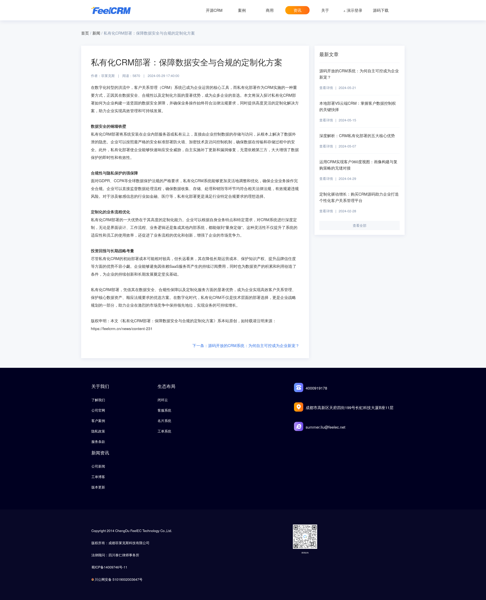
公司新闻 (98, 466)
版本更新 (98, 487)
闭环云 (163, 399)
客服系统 (164, 410)
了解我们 (98, 399)
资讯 (297, 10)
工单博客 (98, 476)
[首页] (111, 10)
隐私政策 (98, 431)
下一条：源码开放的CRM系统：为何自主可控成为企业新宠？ (245, 345)
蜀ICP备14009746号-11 (109, 567)
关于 (325, 10)
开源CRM (214, 10)
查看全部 (359, 225)
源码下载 (381, 10)
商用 (270, 10)
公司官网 (98, 410)
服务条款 (98, 441)
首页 (85, 33)
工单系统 (164, 431)
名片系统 (164, 420)
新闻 (96, 33)
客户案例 (98, 420)
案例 (242, 10)
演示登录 (354, 10)
